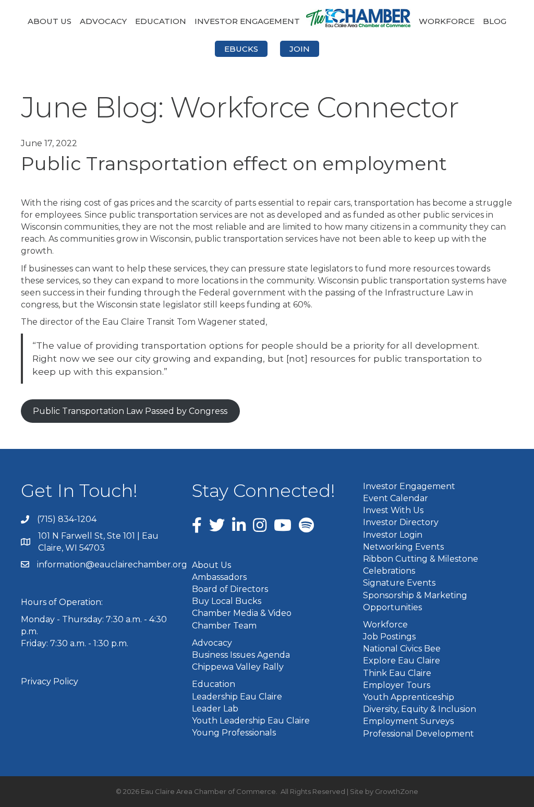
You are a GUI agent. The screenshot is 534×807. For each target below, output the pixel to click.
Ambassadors (219, 577)
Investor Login (392, 535)
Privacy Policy (49, 681)
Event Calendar (395, 498)
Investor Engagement (247, 21)
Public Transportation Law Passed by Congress (130, 411)
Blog (494, 21)
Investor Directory (401, 522)
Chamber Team (224, 626)
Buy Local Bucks (226, 601)
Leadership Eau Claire (237, 697)
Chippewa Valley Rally (238, 667)
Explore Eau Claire (401, 661)
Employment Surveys (408, 721)
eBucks (241, 49)
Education (160, 21)
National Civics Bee (402, 649)
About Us (49, 21)
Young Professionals (234, 733)
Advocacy (103, 21)
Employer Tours (396, 685)
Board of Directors (230, 589)
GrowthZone (396, 791)
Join (299, 49)
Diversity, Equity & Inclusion (419, 709)
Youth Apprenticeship (408, 697)
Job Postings (389, 637)
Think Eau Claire (397, 673)
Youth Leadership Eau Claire (251, 721)
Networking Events (403, 547)
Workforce (447, 21)
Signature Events (399, 583)
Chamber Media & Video (242, 613)
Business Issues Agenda (241, 655)
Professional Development (418, 734)
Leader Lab (215, 709)
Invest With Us (393, 510)
